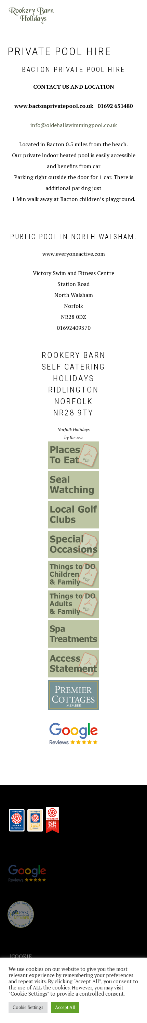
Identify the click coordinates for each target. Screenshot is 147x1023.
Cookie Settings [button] (28, 1007)
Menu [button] (132, 14)
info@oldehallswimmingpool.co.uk (73, 125)
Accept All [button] (65, 1007)
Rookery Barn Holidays (31, 15)
